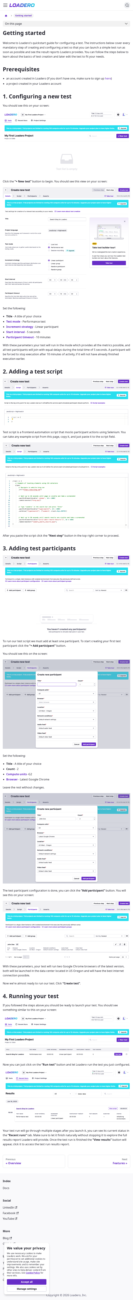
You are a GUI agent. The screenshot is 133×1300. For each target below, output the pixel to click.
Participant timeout (20, 337)
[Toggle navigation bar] (5, 5)
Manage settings (27, 1288)
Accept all (27, 1281)
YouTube (8, 1219)
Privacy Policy (11, 1269)
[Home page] (6, 15)
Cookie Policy (33, 1272)
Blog (6, 1238)
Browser (12, 779)
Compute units (16, 774)
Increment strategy (19, 327)
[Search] (127, 5)
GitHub (7, 1244)
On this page (13, 24)
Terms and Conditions (17, 1263)
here (108, 78)
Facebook (9, 1213)
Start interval (15, 332)
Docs (6, 1188)
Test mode (13, 321)
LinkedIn (8, 1207)
